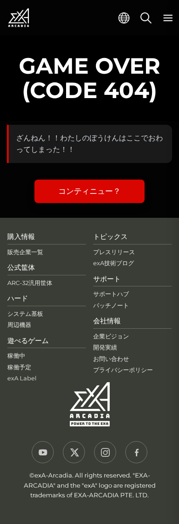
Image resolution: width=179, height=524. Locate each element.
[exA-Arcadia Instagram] (105, 452)
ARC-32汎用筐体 (29, 282)
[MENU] (168, 17)
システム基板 (25, 313)
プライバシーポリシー (123, 370)
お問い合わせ (111, 358)
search (146, 17)
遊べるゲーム (28, 341)
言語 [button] (124, 17)
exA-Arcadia (18, 17)
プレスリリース (114, 252)
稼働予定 (19, 367)
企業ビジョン (111, 336)
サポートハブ (111, 294)
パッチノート (111, 305)
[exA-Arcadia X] (74, 452)
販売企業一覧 (25, 252)
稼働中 (16, 355)
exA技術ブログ (113, 263)
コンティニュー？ (89, 191)
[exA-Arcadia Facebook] (136, 452)
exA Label (21, 378)
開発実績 (105, 347)
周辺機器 (19, 324)
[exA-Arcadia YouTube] (43, 452)
